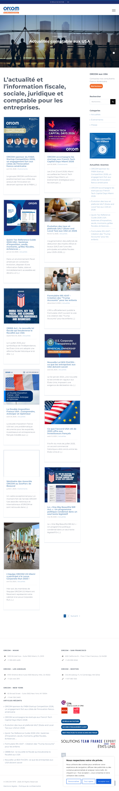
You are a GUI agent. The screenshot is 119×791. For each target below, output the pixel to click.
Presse (94, 125)
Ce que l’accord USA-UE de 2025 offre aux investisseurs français (61, 431)
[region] (88, 771)
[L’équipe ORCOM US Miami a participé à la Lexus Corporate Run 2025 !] (21, 546)
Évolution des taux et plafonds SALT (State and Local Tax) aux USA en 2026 (62, 228)
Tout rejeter (88, 781)
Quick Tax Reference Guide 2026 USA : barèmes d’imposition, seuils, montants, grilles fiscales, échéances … (21, 244)
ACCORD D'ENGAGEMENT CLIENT (74, 727)
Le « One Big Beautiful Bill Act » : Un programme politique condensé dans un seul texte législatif (62, 510)
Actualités (63, 234)
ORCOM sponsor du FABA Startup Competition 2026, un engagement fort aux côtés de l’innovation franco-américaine (21, 161)
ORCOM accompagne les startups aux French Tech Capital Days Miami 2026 (61, 159)
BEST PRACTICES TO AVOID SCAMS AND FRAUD (79, 733)
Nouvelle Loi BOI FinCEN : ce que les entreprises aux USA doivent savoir (61, 364)
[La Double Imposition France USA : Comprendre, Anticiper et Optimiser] (21, 387)
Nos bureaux (96, 86)
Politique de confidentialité (30, 786)
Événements (23, 169)
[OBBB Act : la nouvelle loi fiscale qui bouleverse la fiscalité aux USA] (21, 306)
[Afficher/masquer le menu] (113, 10)
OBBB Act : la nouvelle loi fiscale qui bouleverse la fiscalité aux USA (20, 330)
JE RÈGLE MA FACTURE (70, 721)
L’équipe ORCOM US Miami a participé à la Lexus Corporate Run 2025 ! (21, 576)
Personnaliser (73, 781)
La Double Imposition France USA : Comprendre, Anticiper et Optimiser (21, 411)
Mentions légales (10, 786)
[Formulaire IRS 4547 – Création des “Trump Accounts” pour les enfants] (62, 279)
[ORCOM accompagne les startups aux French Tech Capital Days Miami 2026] (62, 134)
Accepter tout (103, 781)
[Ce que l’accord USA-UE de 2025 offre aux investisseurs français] (62, 412)
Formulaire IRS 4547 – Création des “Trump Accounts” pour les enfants (62, 298)
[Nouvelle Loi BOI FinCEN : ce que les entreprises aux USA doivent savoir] (62, 346)
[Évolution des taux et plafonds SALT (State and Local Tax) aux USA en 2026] (62, 210)
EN (63, 755)
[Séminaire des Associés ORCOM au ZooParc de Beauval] (21, 463)
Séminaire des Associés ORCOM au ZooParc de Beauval (19, 483)
